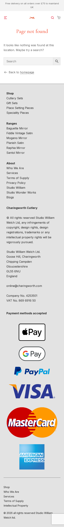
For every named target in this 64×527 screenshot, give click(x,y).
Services (12, 173)
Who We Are (15, 168)
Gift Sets (12, 103)
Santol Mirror (15, 152)
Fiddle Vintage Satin (19, 133)
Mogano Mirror (16, 138)
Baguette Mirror (17, 128)
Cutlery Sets (14, 98)
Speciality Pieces (17, 113)
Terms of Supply (17, 178)
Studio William (15, 187)
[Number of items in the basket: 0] (58, 17)
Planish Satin (15, 143)
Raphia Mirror (15, 148)
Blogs (10, 197)
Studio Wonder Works (21, 192)
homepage (27, 72)
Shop (7, 487)
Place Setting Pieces (20, 108)
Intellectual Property (16, 505)
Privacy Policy (16, 183)
